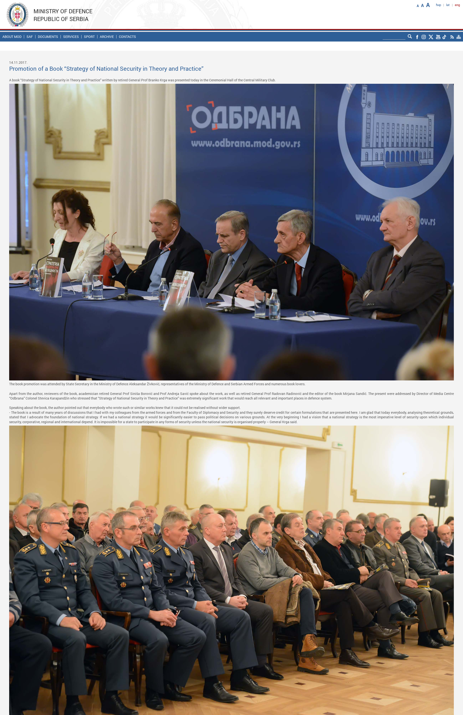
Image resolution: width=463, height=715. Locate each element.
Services (71, 36)
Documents (48, 36)
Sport (89, 36)
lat (448, 5)
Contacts (127, 36)
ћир (438, 5)
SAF (30, 36)
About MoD (11, 36)
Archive (107, 36)
